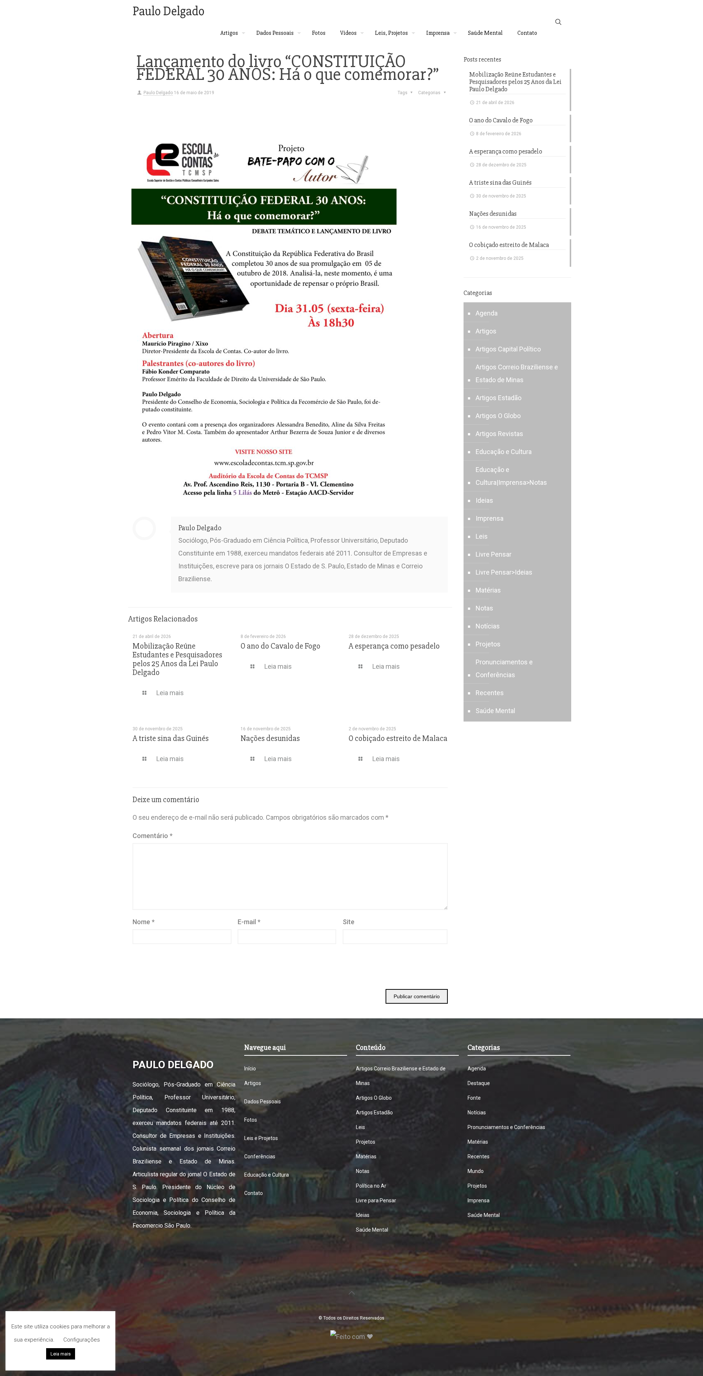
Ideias (484, 500)
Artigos (486, 331)
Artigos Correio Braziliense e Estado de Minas (517, 373)
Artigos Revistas (499, 434)
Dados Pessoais (262, 1101)
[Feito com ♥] (351, 1336)
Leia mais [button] (61, 1354)
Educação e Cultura (504, 451)
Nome (144, 922)
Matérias (488, 590)
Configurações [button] (81, 1339)
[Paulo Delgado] (168, 11)
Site (348, 922)
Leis (482, 536)
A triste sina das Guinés (171, 739)
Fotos (250, 1120)
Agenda (487, 313)
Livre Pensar (494, 554)
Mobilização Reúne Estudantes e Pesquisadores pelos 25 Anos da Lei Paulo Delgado (177, 659)
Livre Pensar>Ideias (504, 572)
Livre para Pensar (376, 1200)
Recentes (490, 693)
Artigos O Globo (498, 416)
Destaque (479, 1083)
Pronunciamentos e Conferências (504, 668)
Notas (484, 608)
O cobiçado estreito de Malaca (398, 739)
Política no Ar (371, 1186)
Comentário (152, 836)
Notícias (488, 626)
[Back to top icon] (351, 1292)
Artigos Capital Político (508, 349)
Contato (253, 1193)
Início (250, 1068)
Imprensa (489, 518)
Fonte (474, 1098)
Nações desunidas (270, 739)
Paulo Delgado (158, 92)
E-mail (249, 922)
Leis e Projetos (261, 1138)
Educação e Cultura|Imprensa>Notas (511, 476)
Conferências (259, 1156)
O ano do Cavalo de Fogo (280, 646)
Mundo (476, 1171)
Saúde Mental (495, 711)
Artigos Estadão (498, 398)
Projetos (488, 644)
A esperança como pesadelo (394, 646)
